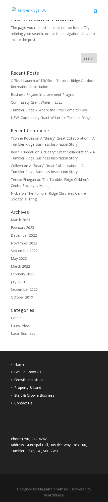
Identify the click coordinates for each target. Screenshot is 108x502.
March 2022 (20, 266)
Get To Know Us (27, 371)
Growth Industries (28, 379)
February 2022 (22, 274)
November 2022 (24, 243)
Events (16, 317)
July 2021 (18, 281)
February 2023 (22, 227)
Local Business (23, 333)
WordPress (54, 495)
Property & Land (27, 387)
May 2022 (19, 258)
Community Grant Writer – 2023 (37, 102)
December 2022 (24, 235)
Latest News (21, 325)
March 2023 (20, 219)
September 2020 (24, 289)
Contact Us (23, 403)
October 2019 (22, 297)
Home (19, 364)
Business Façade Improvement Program (44, 94)
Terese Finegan (23, 179)
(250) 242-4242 (34, 438)
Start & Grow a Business (34, 395)
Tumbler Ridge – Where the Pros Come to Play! (49, 110)
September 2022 (24, 250)
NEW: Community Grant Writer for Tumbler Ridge (51, 117)
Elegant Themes (53, 489)
